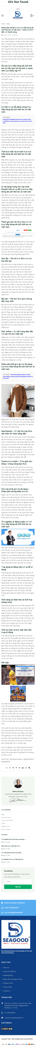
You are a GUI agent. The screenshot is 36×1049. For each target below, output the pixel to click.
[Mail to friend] (19, 768)
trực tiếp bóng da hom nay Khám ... (11, 852)
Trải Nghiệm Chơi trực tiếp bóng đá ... (12, 859)
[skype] (29, 768)
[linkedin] (22, 768)
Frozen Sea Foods (6, 820)
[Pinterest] (16, 768)
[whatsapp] (26, 768)
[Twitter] (7, 768)
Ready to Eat (5, 826)
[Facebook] (10, 768)
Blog (8, 24)
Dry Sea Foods (5, 817)
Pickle (3, 823)
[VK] (13, 768)
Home (3, 24)
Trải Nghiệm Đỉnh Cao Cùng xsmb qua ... (13, 839)
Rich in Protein (5, 829)
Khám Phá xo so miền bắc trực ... (11, 846)
